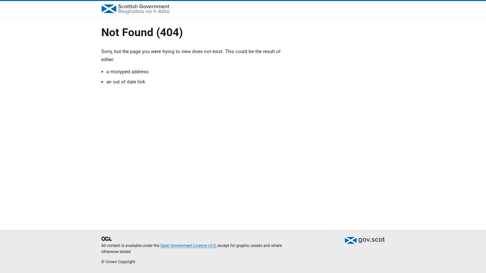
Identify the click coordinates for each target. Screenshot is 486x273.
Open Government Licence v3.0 (188, 245)
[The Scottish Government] (364, 240)
